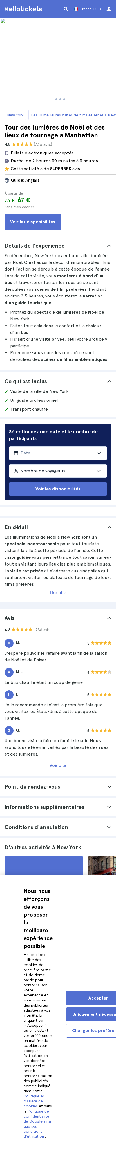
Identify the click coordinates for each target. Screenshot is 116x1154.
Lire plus (58, 592)
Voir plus (58, 765)
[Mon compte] (109, 9)
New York (15, 115)
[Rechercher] (66, 9)
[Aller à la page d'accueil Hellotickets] (24, 9)
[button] (58, 245)
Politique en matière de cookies (34, 1101)
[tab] (58, 245)
